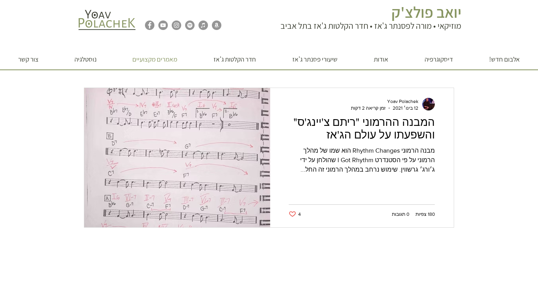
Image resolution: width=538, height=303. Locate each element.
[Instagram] (176, 25)
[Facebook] (149, 25)
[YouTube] (163, 25)
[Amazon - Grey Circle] (216, 25)
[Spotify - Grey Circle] (190, 25)
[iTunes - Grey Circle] (203, 25)
